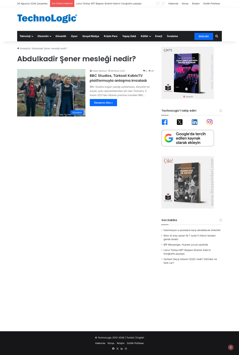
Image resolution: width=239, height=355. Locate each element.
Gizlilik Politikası (211, 3)
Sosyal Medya (90, 36)
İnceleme (172, 36)
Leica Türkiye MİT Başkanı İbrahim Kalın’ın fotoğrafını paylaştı (109, 3)
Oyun (74, 36)
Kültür (144, 36)
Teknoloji (25, 36)
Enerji (158, 36)
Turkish (130, 337)
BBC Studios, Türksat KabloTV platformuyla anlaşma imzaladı (118, 78)
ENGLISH (204, 36)
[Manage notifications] (231, 347)
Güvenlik (60, 36)
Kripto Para (110, 36)
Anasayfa (24, 48)
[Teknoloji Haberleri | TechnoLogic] (49, 18)
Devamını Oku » (103, 102)
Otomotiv (43, 36)
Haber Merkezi (99, 70)
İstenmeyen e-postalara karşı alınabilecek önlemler (192, 230)
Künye (185, 3)
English (140, 337)
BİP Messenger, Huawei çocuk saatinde (186, 244)
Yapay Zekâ (129, 36)
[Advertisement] (154, 18)
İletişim (196, 3)
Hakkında (173, 3)
